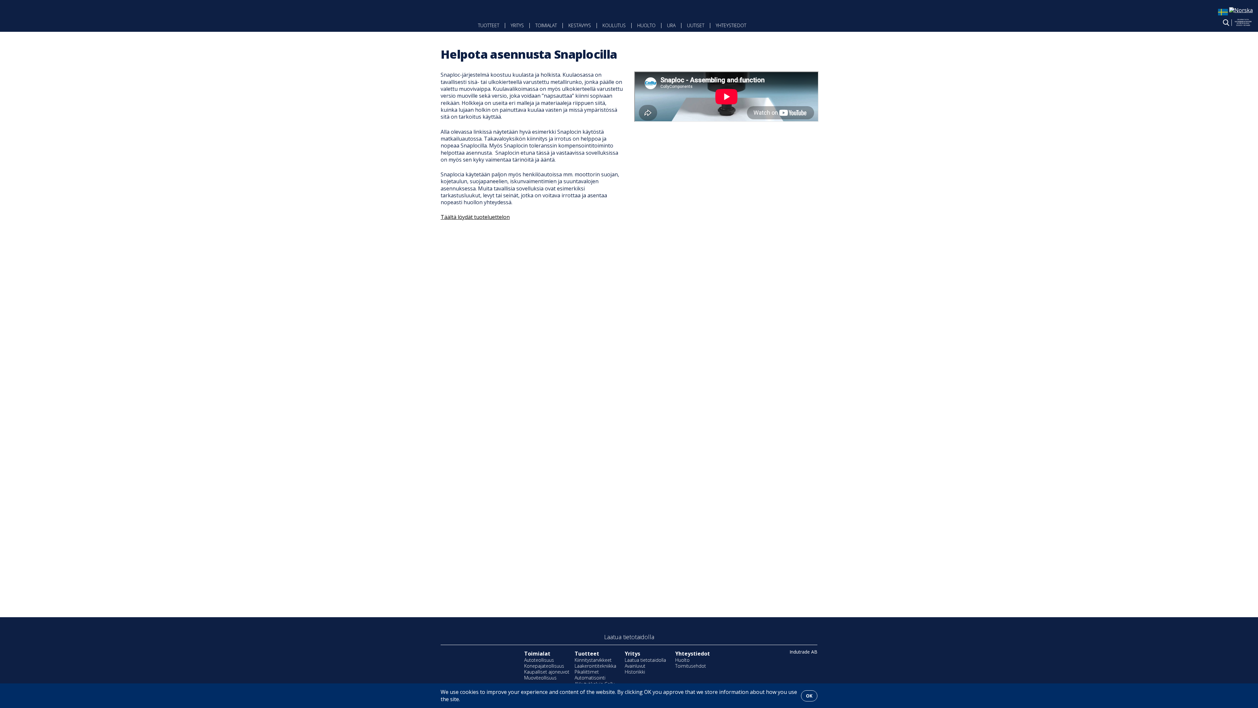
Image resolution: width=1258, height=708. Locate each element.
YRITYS (517, 25)
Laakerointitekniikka (595, 666)
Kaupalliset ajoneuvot (546, 672)
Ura (671, 25)
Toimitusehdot (690, 666)
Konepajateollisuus (544, 666)
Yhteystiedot (731, 25)
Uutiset (695, 25)
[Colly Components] (387, 20)
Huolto (646, 25)
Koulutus (614, 25)
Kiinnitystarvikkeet (593, 660)
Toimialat (546, 25)
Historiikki (635, 672)
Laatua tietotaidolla (645, 660)
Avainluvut (635, 666)
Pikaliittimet (587, 672)
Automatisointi (590, 678)
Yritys (632, 653)
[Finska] (1241, 10)
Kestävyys (579, 25)
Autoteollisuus (539, 660)
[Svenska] (1223, 15)
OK (809, 696)
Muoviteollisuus (540, 678)
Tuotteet (488, 25)
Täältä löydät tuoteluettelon (475, 217)
